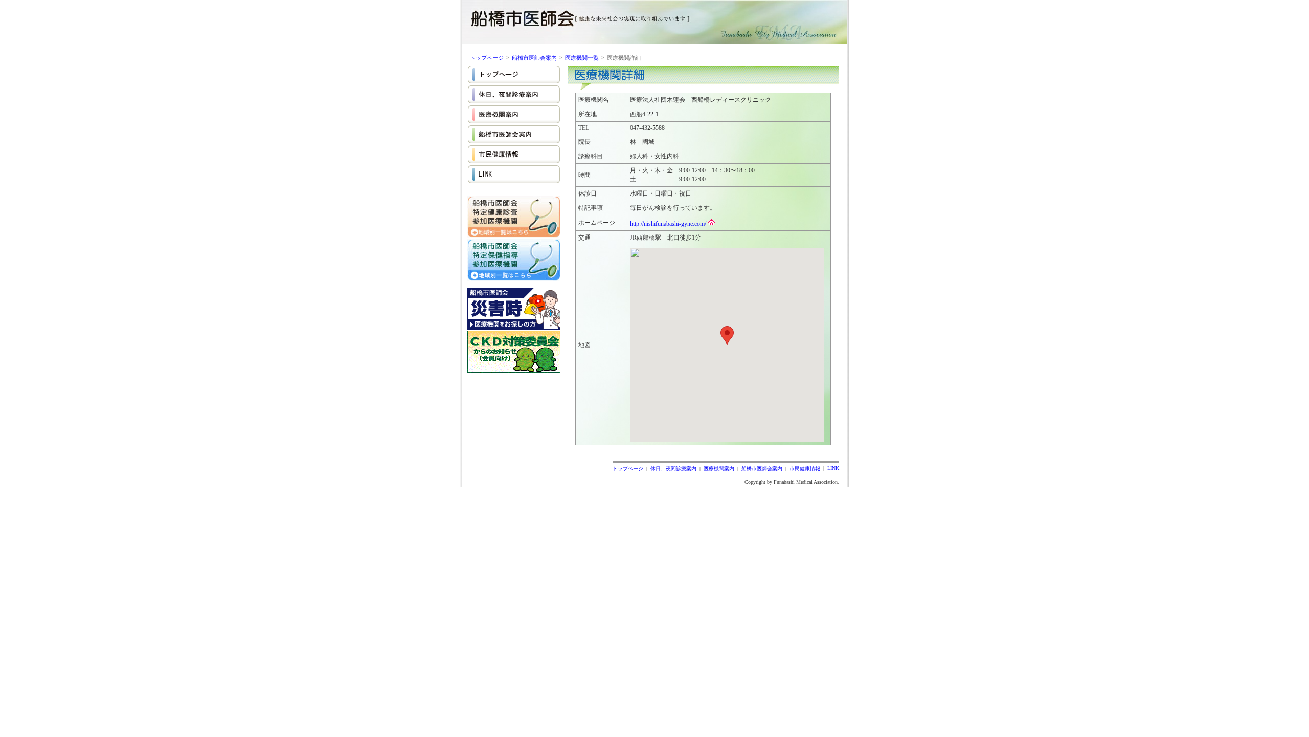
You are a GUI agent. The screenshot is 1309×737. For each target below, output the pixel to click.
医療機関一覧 (582, 58)
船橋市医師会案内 (534, 58)
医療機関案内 (719, 468)
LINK (833, 468)
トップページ (487, 58)
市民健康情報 (804, 468)
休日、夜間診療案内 (673, 468)
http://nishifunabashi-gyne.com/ (668, 223)
